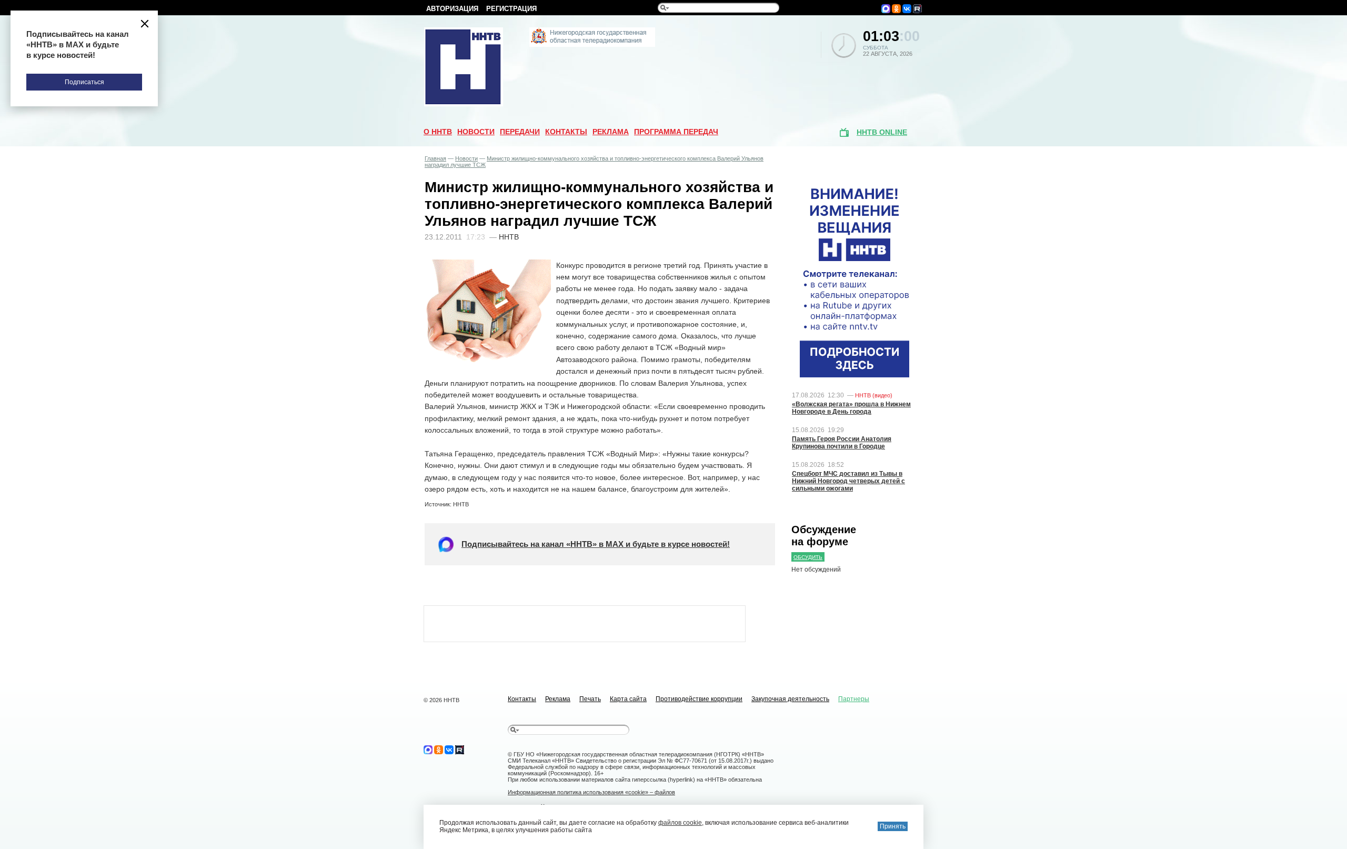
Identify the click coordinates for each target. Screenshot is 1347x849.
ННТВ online (882, 132)
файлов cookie (680, 822)
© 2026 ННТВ (441, 700)
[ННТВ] (463, 104)
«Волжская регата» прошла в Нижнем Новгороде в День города (851, 408)
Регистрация (511, 9)
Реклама (610, 131)
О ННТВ (438, 131)
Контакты (566, 131)
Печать (590, 699)
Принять (893, 826)
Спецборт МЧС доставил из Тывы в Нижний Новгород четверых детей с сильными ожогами (848, 481)
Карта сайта (628, 699)
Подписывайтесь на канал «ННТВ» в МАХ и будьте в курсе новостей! (595, 544)
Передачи (520, 131)
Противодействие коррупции (699, 699)
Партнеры (853, 699)
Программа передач (676, 131)
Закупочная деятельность (790, 699)
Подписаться (84, 82)
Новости (476, 131)
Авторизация (452, 9)
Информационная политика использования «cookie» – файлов (591, 792)
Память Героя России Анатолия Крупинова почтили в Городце (841, 442)
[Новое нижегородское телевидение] (592, 44)
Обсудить (807, 557)
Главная (435, 158)
